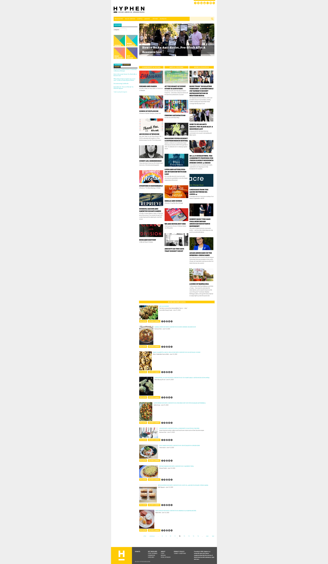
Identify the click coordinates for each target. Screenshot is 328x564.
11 (175, 536)
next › (207, 536)
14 (189, 536)
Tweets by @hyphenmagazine (120, 92)
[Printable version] (171, 321)
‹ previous (152, 536)
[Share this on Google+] (167, 321)
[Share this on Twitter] (164, 321)
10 (170, 536)
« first (144, 536)
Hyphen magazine (122, 555)
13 (184, 536)
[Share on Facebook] (162, 321)
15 (193, 536)
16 (198, 536)
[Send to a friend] (169, 321)
